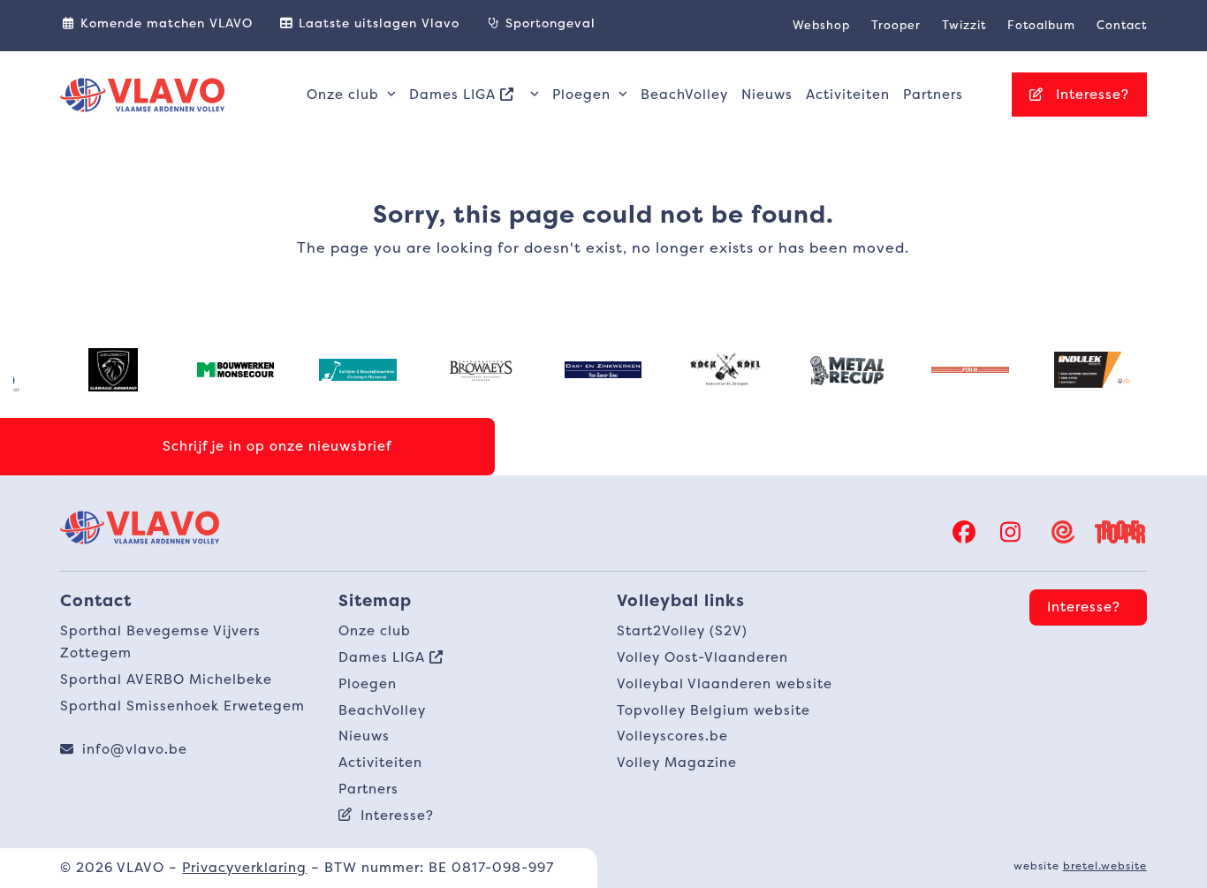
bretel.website (1105, 865)
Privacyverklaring (244, 867)
